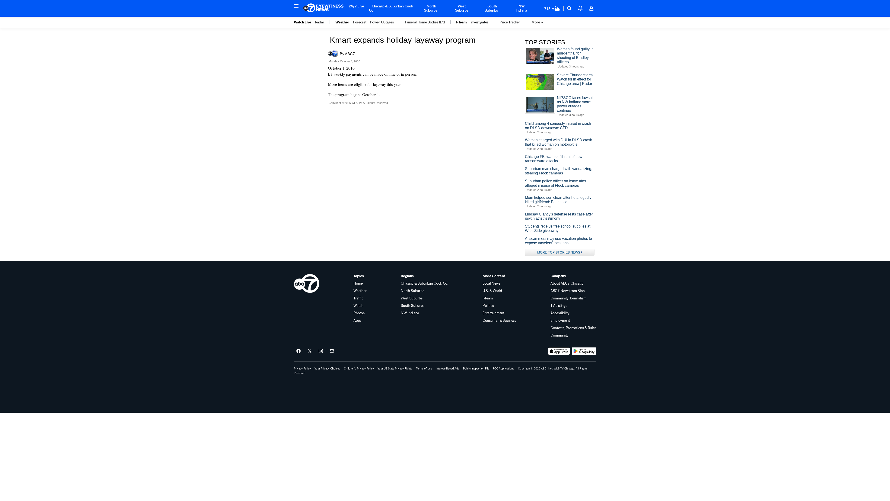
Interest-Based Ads (447, 368)
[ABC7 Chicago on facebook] (298, 351)
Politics (488, 306)
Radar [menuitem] (319, 22)
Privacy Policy (302, 368)
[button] (296, 6)
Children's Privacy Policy (359, 368)
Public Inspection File (476, 368)
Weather (359, 291)
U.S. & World (492, 291)
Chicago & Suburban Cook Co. (391, 8)
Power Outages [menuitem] (382, 22)
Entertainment (493, 313)
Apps (357, 320)
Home (358, 283)
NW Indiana (521, 8)
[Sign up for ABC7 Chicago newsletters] (332, 351)
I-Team (488, 298)
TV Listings (558, 306)
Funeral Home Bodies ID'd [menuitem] (425, 22)
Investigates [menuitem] (479, 22)
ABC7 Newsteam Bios (567, 291)
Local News (491, 283)
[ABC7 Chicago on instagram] (320, 351)
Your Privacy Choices (327, 368)
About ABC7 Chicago (566, 283)
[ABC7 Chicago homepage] (323, 8)
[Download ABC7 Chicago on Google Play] (584, 351)
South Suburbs (491, 8)
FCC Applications (503, 368)
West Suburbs (461, 8)
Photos (358, 313)
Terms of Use (424, 368)
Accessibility (559, 313)
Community (559, 335)
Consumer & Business (499, 320)
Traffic (358, 298)
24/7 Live (356, 6)
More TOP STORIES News (558, 252)
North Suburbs (430, 8)
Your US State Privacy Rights (395, 368)
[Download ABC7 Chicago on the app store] (559, 351)
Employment (560, 320)
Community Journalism (568, 298)
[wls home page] (306, 283)
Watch (358, 306)
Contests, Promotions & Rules (573, 328)
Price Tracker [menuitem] (510, 22)
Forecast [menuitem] (359, 22)
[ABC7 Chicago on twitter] (309, 351)
